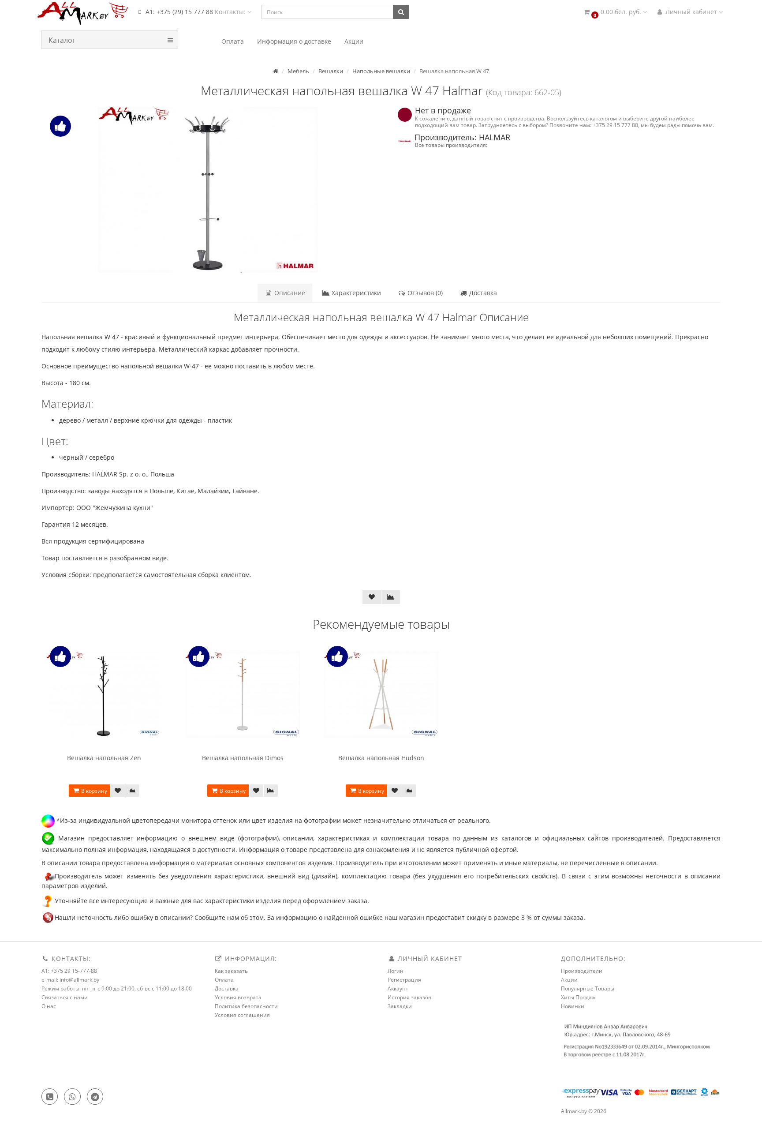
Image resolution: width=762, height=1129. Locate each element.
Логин (395, 971)
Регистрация (404, 979)
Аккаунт (398, 988)
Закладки (400, 1006)
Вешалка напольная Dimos (243, 758)
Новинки (572, 1006)
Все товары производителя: (451, 144)
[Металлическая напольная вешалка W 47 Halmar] (207, 190)
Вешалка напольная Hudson (381, 758)
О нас (48, 1006)
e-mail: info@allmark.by (70, 979)
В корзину (93, 791)
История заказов (409, 997)
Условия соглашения (242, 1015)
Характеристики (355, 293)
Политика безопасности (246, 1006)
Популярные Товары (587, 988)
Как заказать (231, 971)
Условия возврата (238, 997)
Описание (289, 293)
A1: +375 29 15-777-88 (69, 971)
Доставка (482, 293)
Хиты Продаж (578, 997)
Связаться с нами (64, 997)
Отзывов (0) (424, 293)
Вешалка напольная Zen (104, 758)
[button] (614, 12)
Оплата (224, 979)
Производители (581, 971)
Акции (569, 979)
